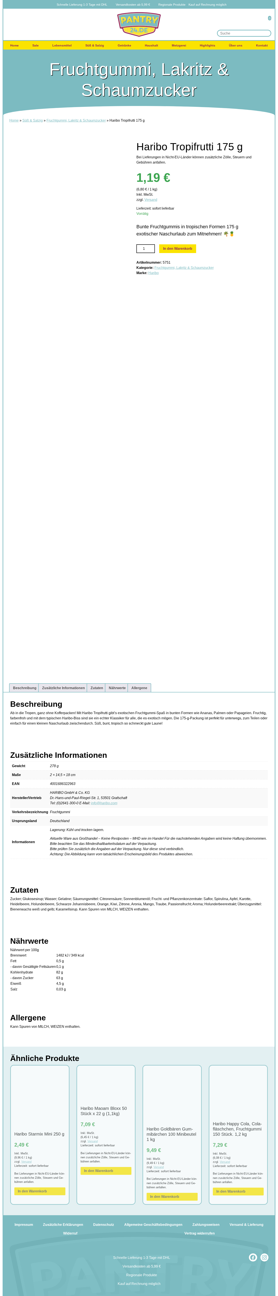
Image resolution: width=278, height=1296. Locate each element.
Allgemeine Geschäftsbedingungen (153, 1224)
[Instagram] (264, 1257)
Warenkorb (267, 21)
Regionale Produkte (171, 4)
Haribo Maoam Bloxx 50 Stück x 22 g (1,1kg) (104, 1111)
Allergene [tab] (139, 688)
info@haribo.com (104, 803)
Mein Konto (254, 21)
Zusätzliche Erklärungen (63, 1224)
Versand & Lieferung (246, 1224)
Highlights (207, 45)
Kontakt (262, 45)
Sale (35, 45)
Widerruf (70, 1233)
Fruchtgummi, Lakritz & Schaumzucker (76, 120)
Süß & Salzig (94, 45)
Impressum (24, 1224)
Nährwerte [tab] (117, 688)
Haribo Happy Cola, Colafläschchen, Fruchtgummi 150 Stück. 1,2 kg (237, 1129)
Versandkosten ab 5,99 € (133, 4)
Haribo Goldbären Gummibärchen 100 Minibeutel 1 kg (171, 1134)
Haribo (153, 273)
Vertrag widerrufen (199, 1233)
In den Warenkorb (177, 248)
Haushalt (151, 45)
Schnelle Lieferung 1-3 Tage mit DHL (82, 4)
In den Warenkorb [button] (32, 1191)
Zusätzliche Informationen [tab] (63, 688)
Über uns (235, 45)
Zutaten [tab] (97, 688)
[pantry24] (139, 24)
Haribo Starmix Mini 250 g (39, 1134)
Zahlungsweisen (206, 1224)
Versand (150, 200)
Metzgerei (179, 45)
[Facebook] (253, 1257)
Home (14, 45)
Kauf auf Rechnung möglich (208, 4)
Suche (266, 33)
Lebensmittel (62, 45)
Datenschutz (103, 1224)
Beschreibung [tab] (24, 688)
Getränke (124, 45)
